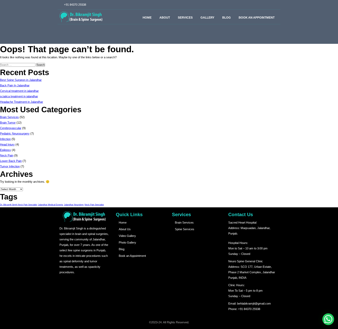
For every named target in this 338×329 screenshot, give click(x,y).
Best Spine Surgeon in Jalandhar (21, 80)
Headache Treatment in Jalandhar (21, 101)
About (164, 17)
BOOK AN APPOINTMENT (257, 17)
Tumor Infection (10, 166)
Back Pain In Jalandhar (15, 85)
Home (147, 17)
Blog (226, 17)
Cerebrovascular (10, 128)
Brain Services (9, 117)
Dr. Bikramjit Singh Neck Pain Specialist (18, 204)
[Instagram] (269, 4)
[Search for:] (18, 64)
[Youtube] (276, 4)
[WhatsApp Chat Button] (328, 319)
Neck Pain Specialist (94, 204)
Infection (5, 139)
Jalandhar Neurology (74, 204)
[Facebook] (263, 4)
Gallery (207, 17)
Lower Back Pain (11, 161)
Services (185, 17)
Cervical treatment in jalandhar (19, 91)
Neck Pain (6, 155)
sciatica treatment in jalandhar (19, 96)
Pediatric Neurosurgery (15, 133)
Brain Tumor (8, 122)
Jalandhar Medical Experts (50, 204)
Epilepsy (5, 150)
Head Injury (7, 144)
